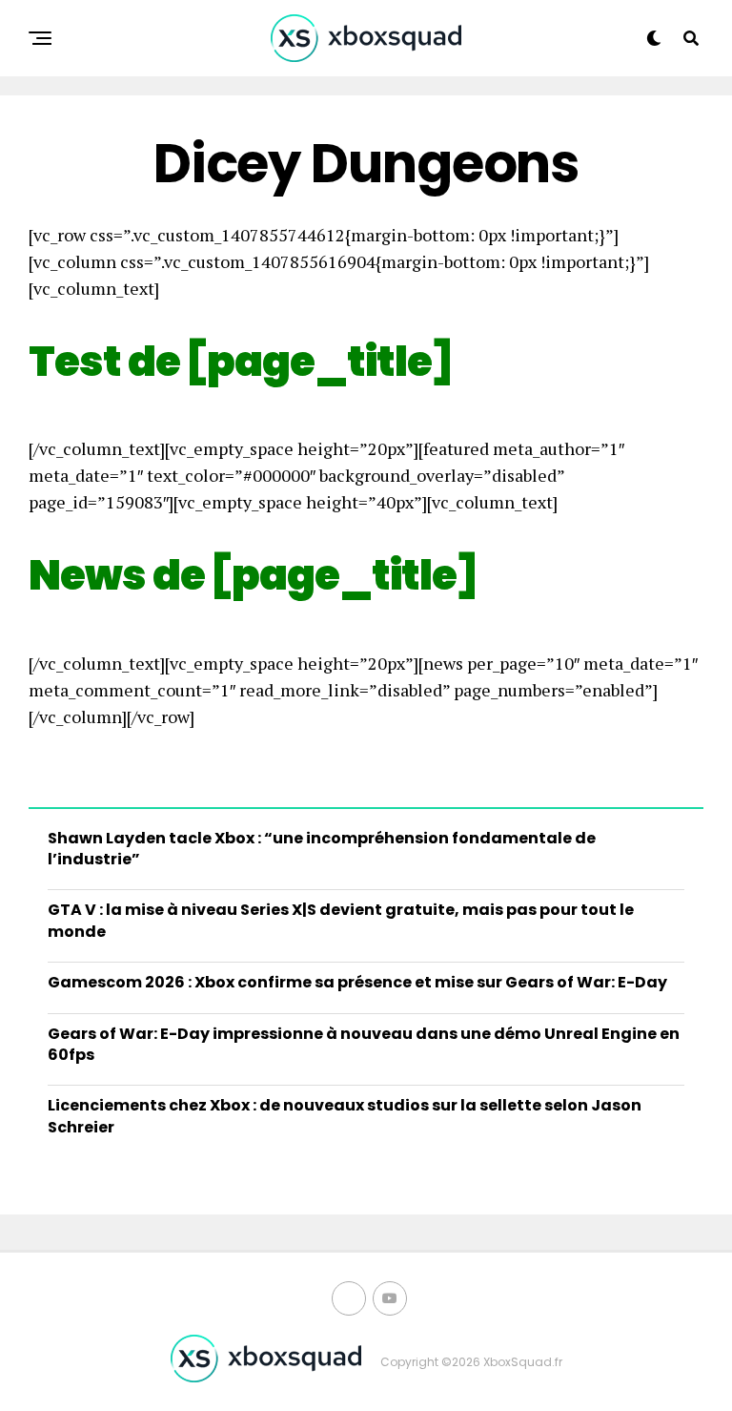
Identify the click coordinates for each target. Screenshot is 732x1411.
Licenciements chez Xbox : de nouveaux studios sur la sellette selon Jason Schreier (344, 1115)
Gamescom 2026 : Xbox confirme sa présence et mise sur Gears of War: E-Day (357, 982)
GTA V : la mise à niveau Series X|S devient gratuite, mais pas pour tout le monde (341, 920)
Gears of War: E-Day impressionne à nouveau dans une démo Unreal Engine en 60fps (364, 1044)
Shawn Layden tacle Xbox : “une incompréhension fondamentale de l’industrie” (322, 848)
